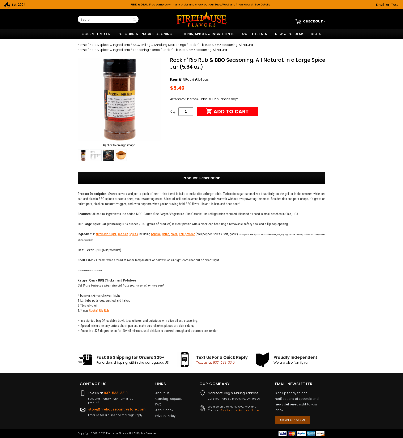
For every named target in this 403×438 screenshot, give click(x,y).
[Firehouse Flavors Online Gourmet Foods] (201, 19)
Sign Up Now (292, 419)
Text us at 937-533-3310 (215, 362)
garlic (165, 234)
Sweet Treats (254, 34)
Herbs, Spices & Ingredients (208, 34)
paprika (156, 234)
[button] (83, 156)
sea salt (123, 234)
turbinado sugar (106, 234)
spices (133, 234)
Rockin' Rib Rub (99, 311)
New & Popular (289, 34)
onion (174, 234)
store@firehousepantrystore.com (116, 409)
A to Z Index (164, 410)
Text (394, 5)
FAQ (158, 404)
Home (82, 45)
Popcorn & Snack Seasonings (146, 34)
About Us (162, 393)
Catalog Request (168, 398)
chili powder (187, 234)
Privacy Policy (165, 415)
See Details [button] (262, 5)
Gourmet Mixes (96, 34)
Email (380, 5)
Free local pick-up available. (239, 410)
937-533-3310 (116, 393)
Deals (316, 34)
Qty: (173, 111)
